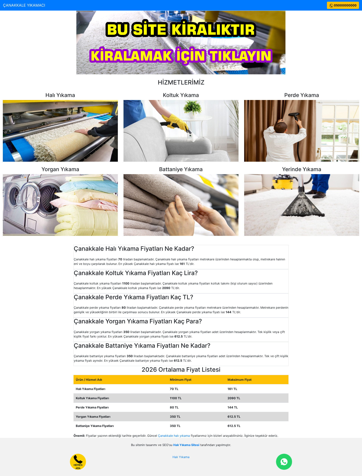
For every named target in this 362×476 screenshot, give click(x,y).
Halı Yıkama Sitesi (186, 445)
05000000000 (345, 5)
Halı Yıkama (181, 457)
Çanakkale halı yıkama (174, 436)
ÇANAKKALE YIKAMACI (24, 5)
